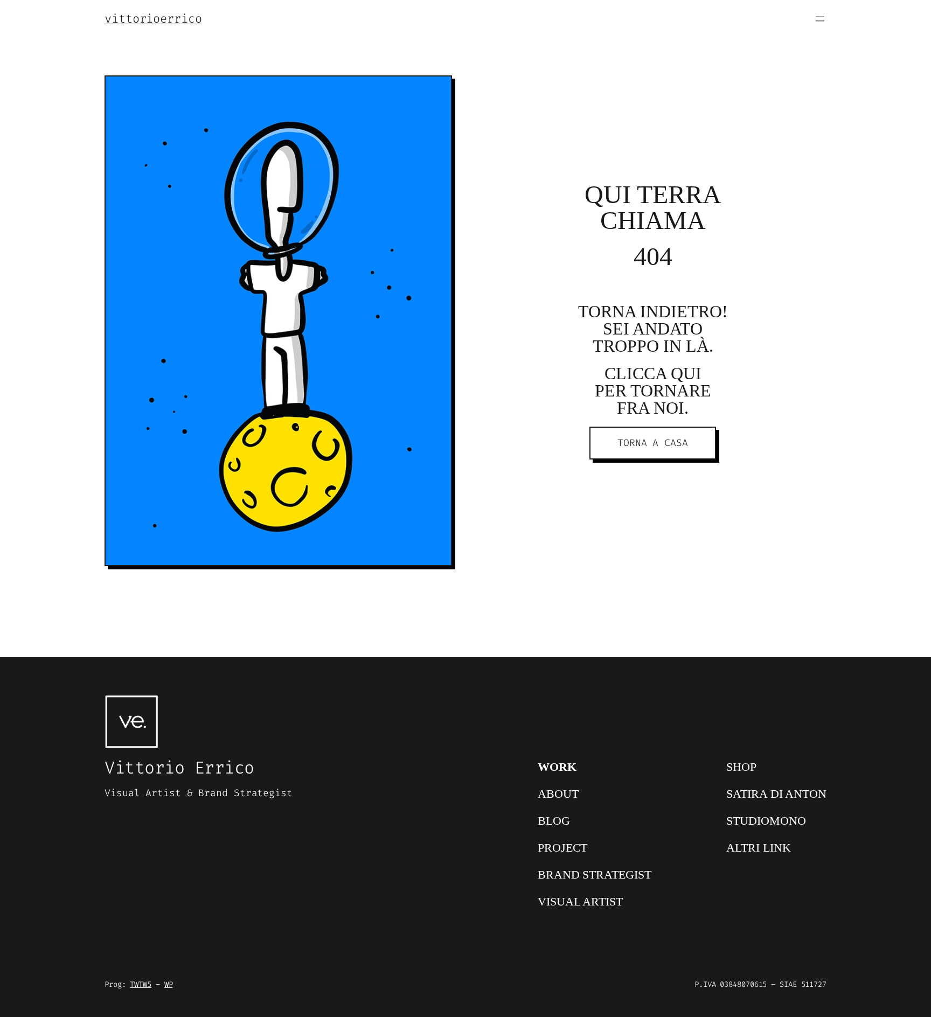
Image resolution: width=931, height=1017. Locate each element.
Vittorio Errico (179, 767)
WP (168, 984)
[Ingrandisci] (438, 89)
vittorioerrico (153, 18)
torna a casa (652, 442)
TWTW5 (140, 984)
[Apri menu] (820, 18)
